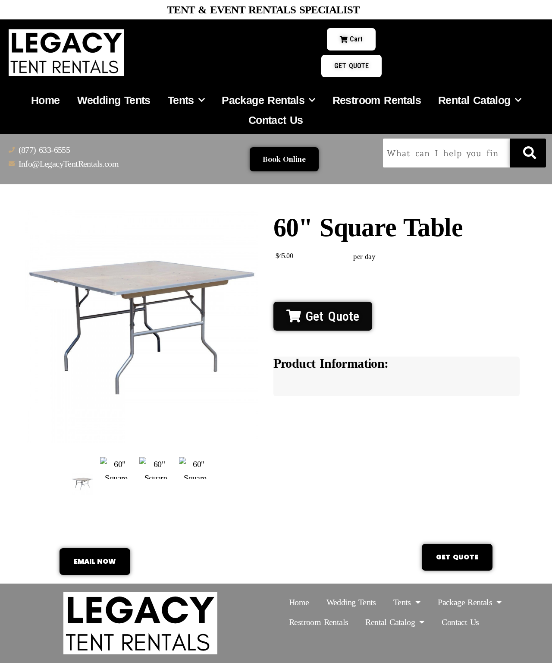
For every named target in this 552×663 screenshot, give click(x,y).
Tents (181, 100)
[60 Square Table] (82, 484)
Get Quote (330, 316)
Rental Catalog (474, 100)
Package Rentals (263, 100)
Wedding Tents (114, 100)
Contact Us (275, 120)
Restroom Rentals (376, 100)
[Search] (528, 153)
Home (45, 100)
